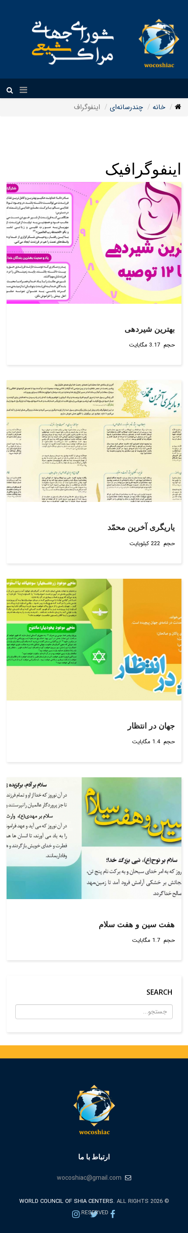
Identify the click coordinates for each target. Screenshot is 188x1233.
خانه (159, 107)
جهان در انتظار (151, 725)
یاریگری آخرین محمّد (141, 527)
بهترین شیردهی (150, 328)
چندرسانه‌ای (126, 107)
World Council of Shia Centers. (67, 1201)
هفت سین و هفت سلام (137, 924)
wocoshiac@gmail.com (89, 1178)
